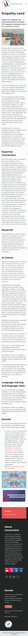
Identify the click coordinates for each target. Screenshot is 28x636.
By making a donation (11, 431)
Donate (8, 606)
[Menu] (25, 3)
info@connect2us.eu (10, 514)
